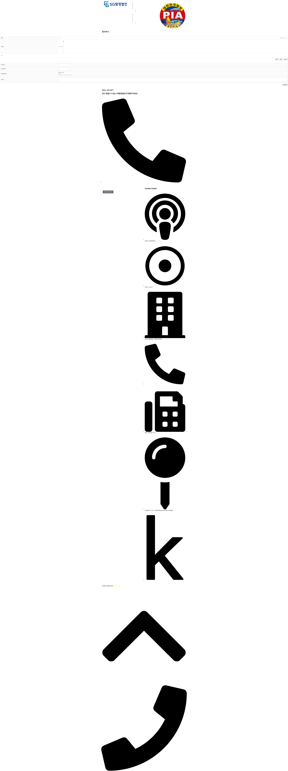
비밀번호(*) (3, 68)
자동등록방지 (4, 73)
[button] (61, 46)
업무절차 (136, 5)
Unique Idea (116, 586)
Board (135, 8)
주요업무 (136, 4)
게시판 (138, 10)
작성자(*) (3, 64)
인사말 (135, 2)
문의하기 (138, 11)
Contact (135, 7)
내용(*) (2, 79)
